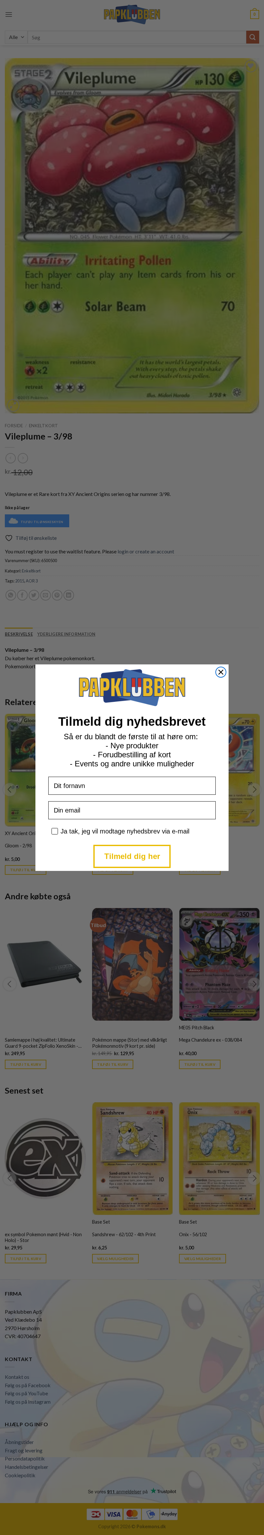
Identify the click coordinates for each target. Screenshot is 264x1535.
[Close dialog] (221, 672)
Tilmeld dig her (132, 856)
